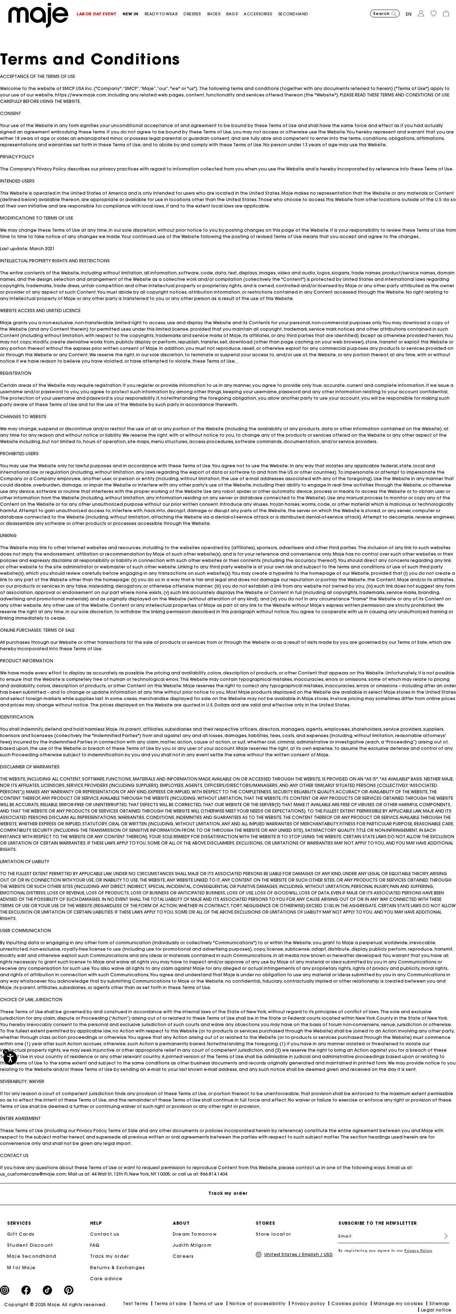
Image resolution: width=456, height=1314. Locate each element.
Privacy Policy (418, 1250)
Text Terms (135, 1303)
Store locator (273, 1234)
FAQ (95, 1245)
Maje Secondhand (31, 1256)
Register (443, 1236)
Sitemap (439, 1303)
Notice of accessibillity (257, 1303)
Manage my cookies (398, 1303)
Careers (183, 1256)
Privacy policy (308, 1303)
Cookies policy (349, 1303)
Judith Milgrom (192, 1245)
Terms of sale (170, 1303)
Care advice (106, 1278)
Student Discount (30, 1245)
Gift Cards (21, 1234)
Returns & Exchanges (117, 1267)
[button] (100, 14)
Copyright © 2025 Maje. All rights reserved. (55, 1304)
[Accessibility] (10, 1058)
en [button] (409, 14)
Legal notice (436, 1310)
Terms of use (208, 1303)
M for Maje (21, 1267)
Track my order (109, 1256)
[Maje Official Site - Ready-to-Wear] (38, 14)
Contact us (105, 1234)
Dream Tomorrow (195, 1234)
